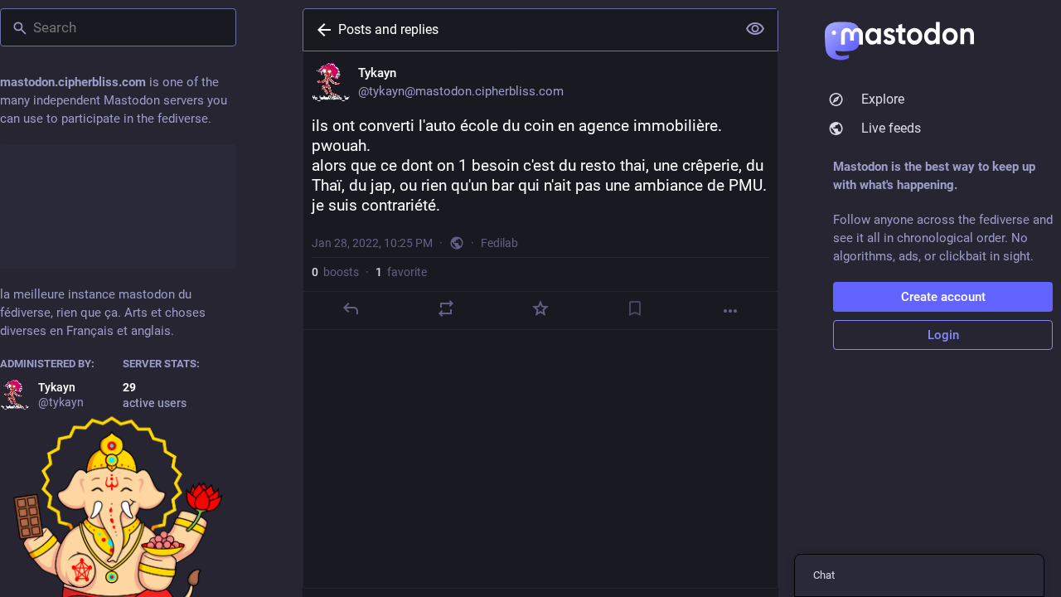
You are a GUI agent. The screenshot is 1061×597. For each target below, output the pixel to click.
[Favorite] (540, 308)
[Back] (320, 30)
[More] (730, 311)
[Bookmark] (635, 308)
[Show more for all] (755, 29)
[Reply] (351, 308)
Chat (824, 575)
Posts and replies (388, 29)
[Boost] (446, 308)
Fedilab (499, 243)
